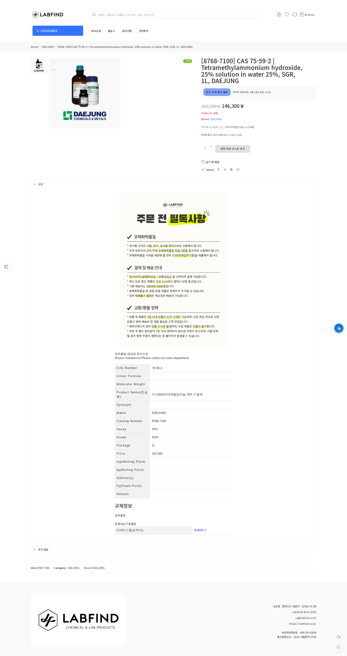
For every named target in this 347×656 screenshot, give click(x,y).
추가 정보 (43, 549)
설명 (40, 184)
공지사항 (127, 31)
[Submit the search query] (92, 14)
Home (34, 47)
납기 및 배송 (212, 162)
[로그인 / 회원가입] (279, 14)
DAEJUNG (48, 47)
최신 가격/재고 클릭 (217, 92)
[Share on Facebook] (225, 169)
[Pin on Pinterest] (231, 169)
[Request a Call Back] (338, 637)
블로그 (111, 31)
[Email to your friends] (237, 169)
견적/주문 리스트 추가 (233, 148)
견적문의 (143, 31)
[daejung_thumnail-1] (39, 65)
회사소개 (96, 31)
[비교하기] (54, 70)
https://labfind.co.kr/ (302, 623)
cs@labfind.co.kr (305, 618)
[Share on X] (218, 169)
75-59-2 (157, 368)
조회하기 (200, 530)
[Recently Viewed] (338, 647)
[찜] (54, 62)
